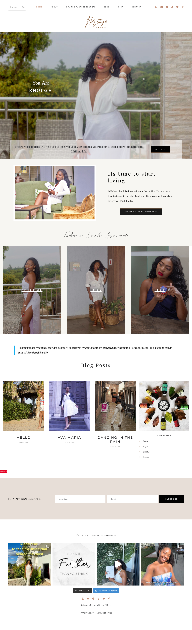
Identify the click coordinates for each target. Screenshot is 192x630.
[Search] (23, 7)
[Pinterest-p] (183, 7)
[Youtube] (161, 7)
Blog (107, 7)
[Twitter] (177, 7)
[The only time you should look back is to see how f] (73, 564)
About (54, 7)
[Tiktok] (172, 7)
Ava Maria (69, 438)
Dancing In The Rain (115, 440)
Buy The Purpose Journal (81, 7)
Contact (136, 7)
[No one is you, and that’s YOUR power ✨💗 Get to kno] (162, 564)
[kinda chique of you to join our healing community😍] (29, 564)
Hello (24, 438)
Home (39, 7)
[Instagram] (156, 7)
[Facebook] (167, 7)
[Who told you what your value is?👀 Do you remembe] (118, 564)
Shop (120, 7)
